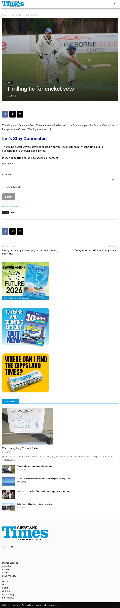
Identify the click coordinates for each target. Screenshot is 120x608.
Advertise (7, 566)
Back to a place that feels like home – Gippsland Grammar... (43, 491)
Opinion (6, 591)
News (5, 584)
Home (5, 15)
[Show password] (113, 180)
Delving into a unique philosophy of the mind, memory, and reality (30, 252)
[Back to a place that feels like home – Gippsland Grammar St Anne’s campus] (8, 494)
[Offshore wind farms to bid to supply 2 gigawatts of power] (8, 481)
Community (8, 594)
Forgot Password (11, 206)
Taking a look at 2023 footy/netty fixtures (96, 250)
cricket (14, 212)
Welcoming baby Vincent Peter (20, 448)
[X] (12, 114)
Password (7, 174)
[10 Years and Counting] (25, 345)
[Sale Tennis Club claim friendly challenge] (8, 507)
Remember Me (12, 186)
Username (8, 163)
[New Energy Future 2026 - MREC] (25, 300)
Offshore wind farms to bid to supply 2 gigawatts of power (43, 479)
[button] (27, 4)
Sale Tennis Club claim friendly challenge (35, 504)
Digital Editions (10, 562)
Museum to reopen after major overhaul (34, 466)
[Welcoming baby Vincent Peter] (60, 426)
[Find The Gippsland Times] (25, 391)
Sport (12, 15)
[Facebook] (5, 114)
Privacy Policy (9, 575)
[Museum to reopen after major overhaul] (8, 469)
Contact (6, 569)
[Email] (20, 114)
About (5, 572)
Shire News (8, 597)
